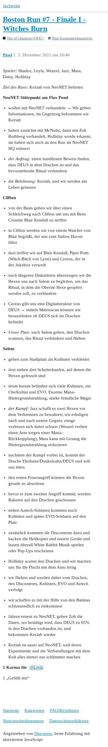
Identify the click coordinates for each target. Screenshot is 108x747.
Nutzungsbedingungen (23, 721)
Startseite (11, 710)
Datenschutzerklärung (69, 721)
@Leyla (36, 667)
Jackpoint (11, 5)
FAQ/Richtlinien (64, 710)
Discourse (43, 733)
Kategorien (34, 710)
